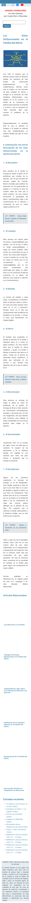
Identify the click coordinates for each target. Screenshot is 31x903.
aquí (12, 581)
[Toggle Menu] (3, 5)
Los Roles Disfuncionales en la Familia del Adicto (15, 39)
